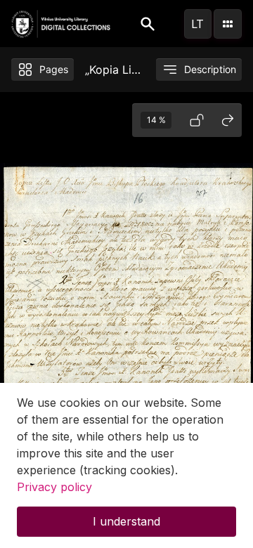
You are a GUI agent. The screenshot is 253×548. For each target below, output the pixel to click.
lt (197, 24)
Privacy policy (54, 487)
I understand (126, 521)
